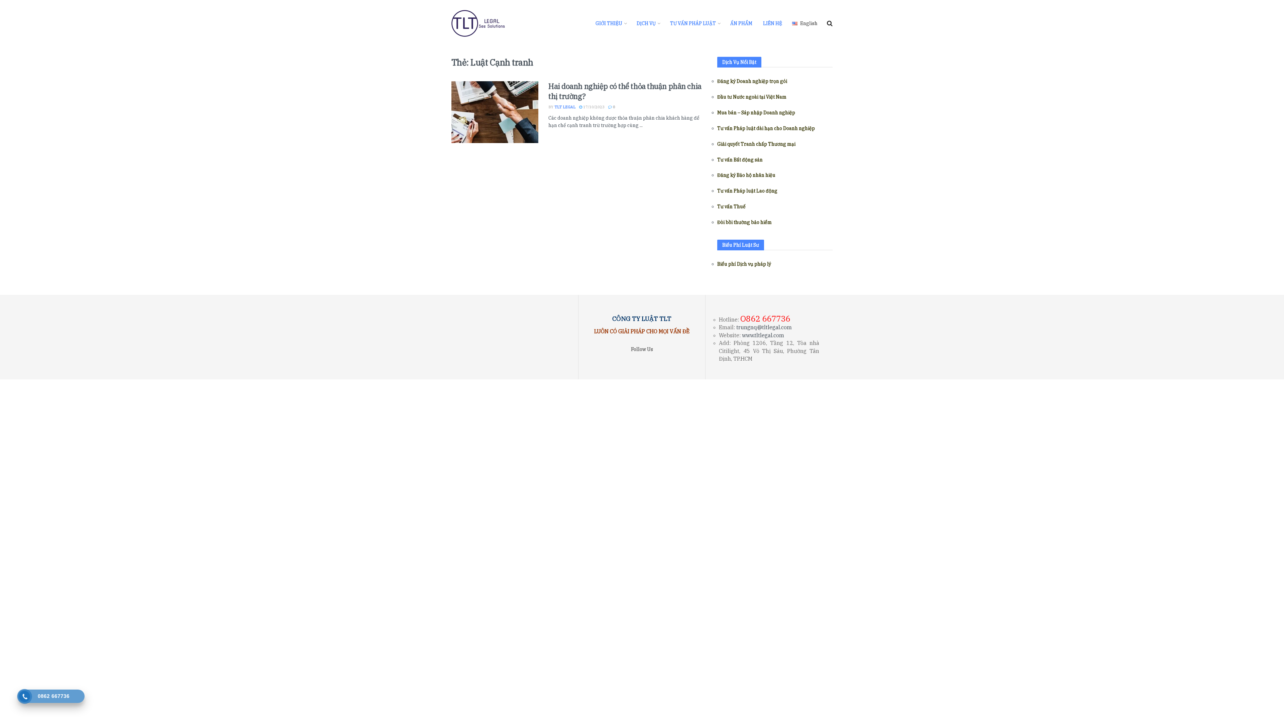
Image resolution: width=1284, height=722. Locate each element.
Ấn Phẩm (741, 23)
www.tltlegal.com (763, 335)
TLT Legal (564, 107)
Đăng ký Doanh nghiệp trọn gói (752, 81)
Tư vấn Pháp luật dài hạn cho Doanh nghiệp (766, 128)
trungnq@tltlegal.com (764, 327)
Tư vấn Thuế (731, 207)
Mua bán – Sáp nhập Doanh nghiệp (756, 113)
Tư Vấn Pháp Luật (693, 23)
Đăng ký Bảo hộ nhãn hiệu (746, 175)
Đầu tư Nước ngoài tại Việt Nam (751, 97)
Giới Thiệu (609, 23)
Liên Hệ (772, 23)
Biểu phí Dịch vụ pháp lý (744, 264)
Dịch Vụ (646, 23)
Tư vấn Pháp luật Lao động (747, 191)
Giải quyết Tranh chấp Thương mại (756, 144)
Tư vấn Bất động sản (740, 160)
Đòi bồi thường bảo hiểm (744, 222)
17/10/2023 (593, 107)
